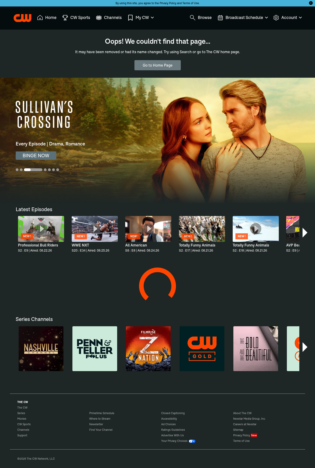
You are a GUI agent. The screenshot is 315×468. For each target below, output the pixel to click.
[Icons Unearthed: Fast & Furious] (204, 439)
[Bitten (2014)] (204, 297)
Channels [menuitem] (113, 17)
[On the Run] (35, 297)
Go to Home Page (157, 65)
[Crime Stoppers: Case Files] (288, 297)
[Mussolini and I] (119, 439)
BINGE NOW (36, 155)
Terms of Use (190, 3)
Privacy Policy (168, 3)
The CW (19, 16)
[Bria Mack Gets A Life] (77, 439)
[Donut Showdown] (246, 297)
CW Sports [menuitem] (80, 17)
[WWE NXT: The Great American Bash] (161, 439)
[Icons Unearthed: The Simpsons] (246, 439)
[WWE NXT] (288, 368)
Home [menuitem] (50, 17)
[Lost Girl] (246, 368)
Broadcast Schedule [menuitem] (244, 17)
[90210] (119, 368)
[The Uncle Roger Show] (119, 297)
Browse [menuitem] (205, 17)
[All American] (35, 368)
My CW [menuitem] (142, 17)
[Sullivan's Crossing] (204, 368)
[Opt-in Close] (311, 3)
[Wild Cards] (77, 368)
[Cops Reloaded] (77, 297)
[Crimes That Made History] (161, 297)
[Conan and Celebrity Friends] (35, 439)
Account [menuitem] (289, 17)
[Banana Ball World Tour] (288, 439)
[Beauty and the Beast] (161, 368)
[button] (305, 233)
